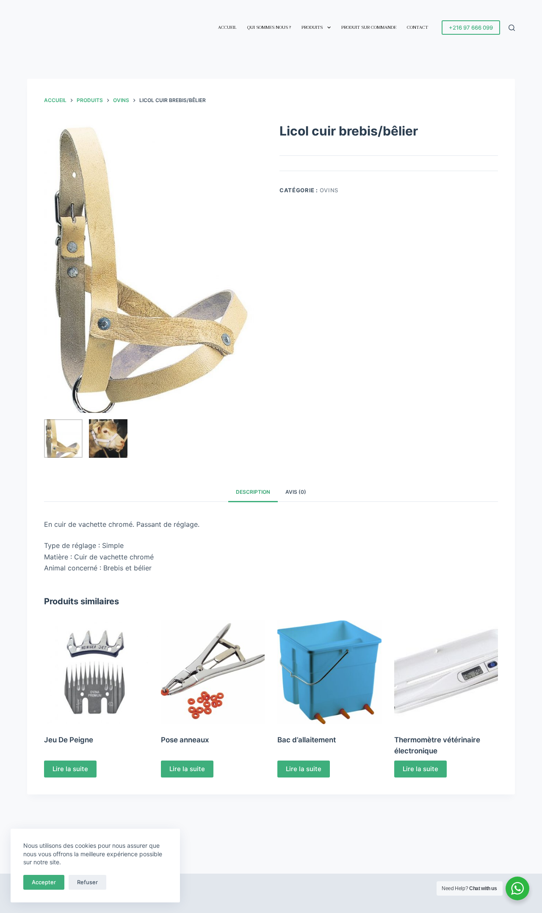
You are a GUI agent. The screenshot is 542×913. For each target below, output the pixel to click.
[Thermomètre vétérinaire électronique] (446, 672)
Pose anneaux (185, 740)
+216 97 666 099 (471, 27)
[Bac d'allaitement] (329, 672)
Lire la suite (70, 769)
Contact (417, 27)
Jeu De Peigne (68, 740)
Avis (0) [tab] (295, 492)
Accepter (44, 882)
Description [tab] (253, 492)
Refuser (87, 882)
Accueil (227, 27)
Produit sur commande (368, 27)
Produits (312, 27)
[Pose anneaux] (213, 672)
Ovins (329, 190)
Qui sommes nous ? (269, 27)
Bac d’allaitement (306, 740)
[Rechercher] (512, 28)
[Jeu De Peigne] (96, 672)
